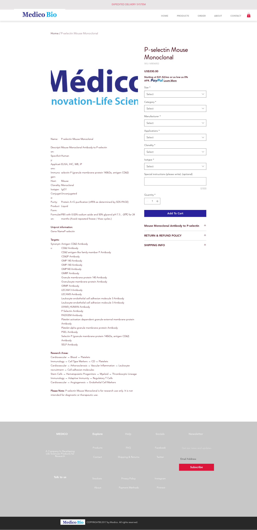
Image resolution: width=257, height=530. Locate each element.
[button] (249, 15)
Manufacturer (152, 116)
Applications (152, 130)
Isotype (149, 159)
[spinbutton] (152, 201)
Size (147, 87)
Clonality (149, 145)
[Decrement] (147, 201)
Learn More (170, 80)
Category (150, 101)
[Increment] (157, 201)
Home (55, 33)
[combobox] (175, 94)
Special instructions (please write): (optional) (168, 174)
